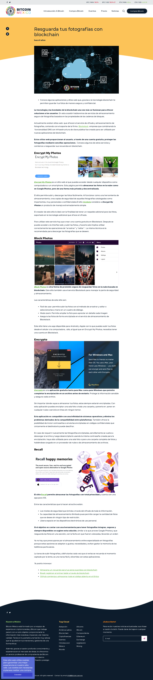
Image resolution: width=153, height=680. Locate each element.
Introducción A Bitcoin (54, 11)
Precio (104, 11)
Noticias (115, 11)
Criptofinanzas (65, 636)
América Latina (65, 630)
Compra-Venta (82, 633)
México (62, 646)
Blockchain (63, 633)
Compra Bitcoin (76, 11)
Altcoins (79, 627)
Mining (79, 646)
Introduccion (64, 643)
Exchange (80, 640)
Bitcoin (79, 630)
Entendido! (17, 675)
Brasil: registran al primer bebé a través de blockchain (64, 573)
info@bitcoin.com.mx (75, 675)
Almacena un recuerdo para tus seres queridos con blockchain (68, 570)
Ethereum (80, 636)
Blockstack (83, 126)
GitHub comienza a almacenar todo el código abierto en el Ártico (69, 576)
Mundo (62, 649)
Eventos (92, 11)
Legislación (81, 643)
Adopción (63, 627)
